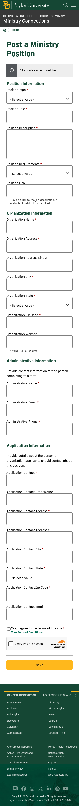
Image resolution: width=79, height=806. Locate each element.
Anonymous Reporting (20, 746)
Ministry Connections (26, 20)
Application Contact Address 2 (28, 530)
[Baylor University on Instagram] (31, 790)
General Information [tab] (21, 695)
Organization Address (21, 238)
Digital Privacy (15, 768)
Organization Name (20, 219)
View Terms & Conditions (27, 632)
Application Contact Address (26, 511)
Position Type (16, 89)
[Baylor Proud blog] (14, 790)
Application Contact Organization (30, 491)
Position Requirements (23, 163)
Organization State (19, 295)
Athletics (12, 708)
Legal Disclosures (17, 774)
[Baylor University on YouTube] (64, 790)
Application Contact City (23, 549)
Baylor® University (36, 796)
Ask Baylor (13, 714)
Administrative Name (21, 383)
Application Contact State (24, 568)
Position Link (15, 183)
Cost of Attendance (18, 762)
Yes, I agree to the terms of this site (36, 628)
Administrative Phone (22, 421)
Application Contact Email (25, 606)
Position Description (20, 128)
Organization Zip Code (22, 314)
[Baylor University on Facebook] (23, 790)
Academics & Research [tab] (58, 695)
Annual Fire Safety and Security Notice (20, 754)
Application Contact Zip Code (27, 587)
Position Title (15, 108)
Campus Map (14, 732)
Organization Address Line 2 (26, 257)
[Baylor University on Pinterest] (56, 790)
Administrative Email (21, 402)
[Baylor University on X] (40, 790)
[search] (64, 5)
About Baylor (14, 702)
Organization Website (21, 334)
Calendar (12, 726)
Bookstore (13, 720)
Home (15, 30)
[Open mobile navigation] (74, 6)
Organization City (18, 276)
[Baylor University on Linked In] (48, 790)
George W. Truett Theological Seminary (34, 16)
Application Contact (20, 472)
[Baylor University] (26, 5)
